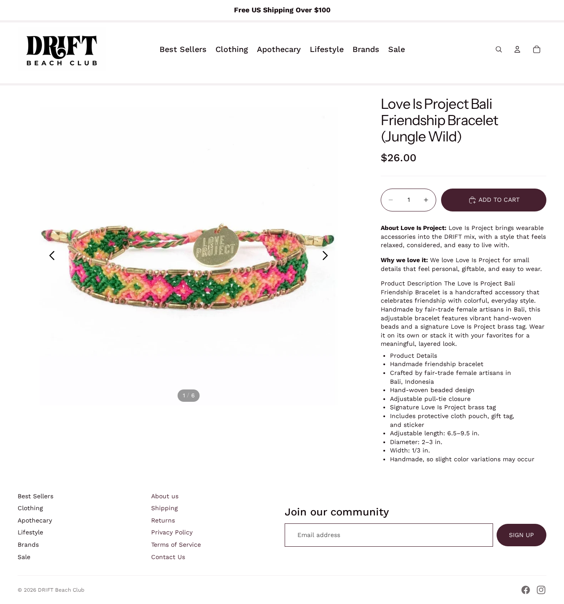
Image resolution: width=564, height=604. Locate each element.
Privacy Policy (172, 532)
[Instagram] (541, 590)
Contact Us (168, 556)
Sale (24, 556)
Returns (163, 520)
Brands (28, 544)
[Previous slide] (49, 256)
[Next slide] (328, 256)
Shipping (164, 507)
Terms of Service (176, 544)
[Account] (517, 49)
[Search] (498, 49)
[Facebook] (525, 590)
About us (164, 496)
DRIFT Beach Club (61, 590)
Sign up (521, 534)
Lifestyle (30, 532)
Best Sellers (35, 496)
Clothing (30, 507)
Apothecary (35, 520)
